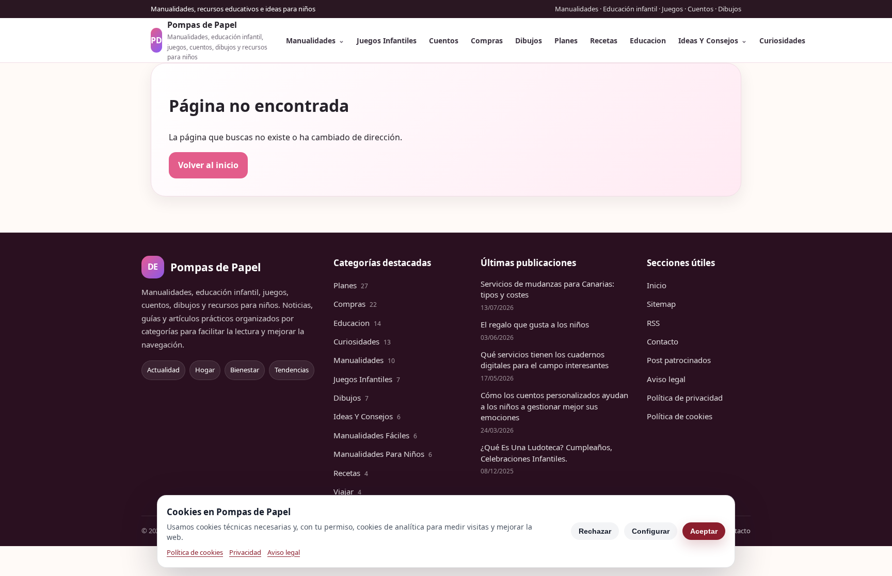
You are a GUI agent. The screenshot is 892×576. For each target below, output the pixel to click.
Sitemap (661, 304)
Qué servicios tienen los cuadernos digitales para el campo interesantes (545, 360)
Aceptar (704, 531)
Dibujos (528, 40)
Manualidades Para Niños (382, 454)
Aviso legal (666, 379)
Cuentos (443, 40)
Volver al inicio (208, 165)
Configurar (651, 531)
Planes (566, 40)
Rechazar (595, 531)
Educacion (648, 40)
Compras (487, 40)
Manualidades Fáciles (375, 435)
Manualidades (311, 40)
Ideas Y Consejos (708, 40)
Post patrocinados (679, 360)
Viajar (347, 491)
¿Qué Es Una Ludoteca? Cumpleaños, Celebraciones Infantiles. (546, 453)
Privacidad (245, 552)
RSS (653, 323)
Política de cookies (679, 416)
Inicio (656, 285)
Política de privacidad (685, 397)
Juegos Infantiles (387, 40)
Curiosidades (782, 40)
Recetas (603, 40)
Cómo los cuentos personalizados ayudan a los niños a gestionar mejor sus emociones (554, 406)
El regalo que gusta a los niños (535, 324)
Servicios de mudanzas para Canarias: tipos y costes (547, 289)
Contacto (662, 341)
